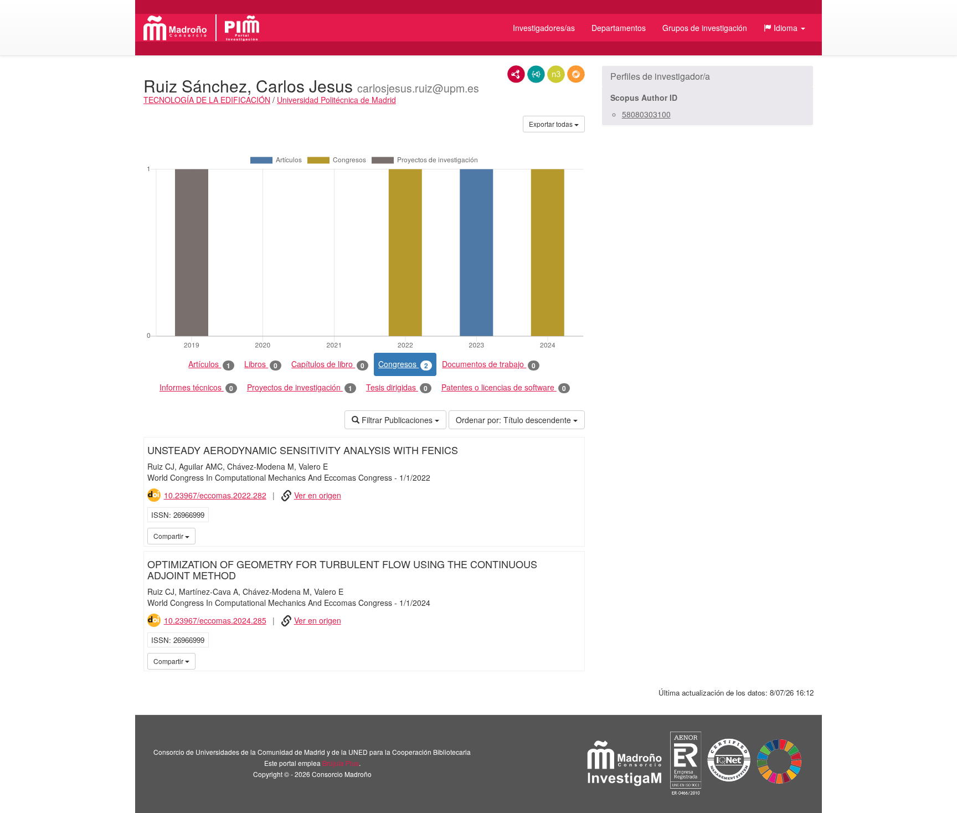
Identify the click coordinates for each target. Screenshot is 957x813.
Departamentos (618, 27)
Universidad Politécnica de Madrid (336, 99)
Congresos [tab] (403, 364)
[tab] (707, 76)
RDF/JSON (576, 74)
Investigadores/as (544, 27)
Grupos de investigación (704, 27)
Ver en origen (317, 495)
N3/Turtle (556, 74)
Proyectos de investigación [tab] (299, 387)
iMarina (574, 535)
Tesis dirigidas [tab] (397, 387)
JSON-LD (536, 74)
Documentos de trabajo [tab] (489, 364)
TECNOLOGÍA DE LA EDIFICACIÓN (206, 99)
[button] (784, 28)
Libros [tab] (260, 364)
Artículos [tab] (209, 364)
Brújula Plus (340, 763)
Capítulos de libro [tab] (327, 364)
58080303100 (646, 114)
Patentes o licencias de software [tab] (503, 387)
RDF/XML (516, 74)
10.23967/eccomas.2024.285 (215, 620)
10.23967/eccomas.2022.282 (215, 495)
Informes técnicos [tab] (196, 387)
